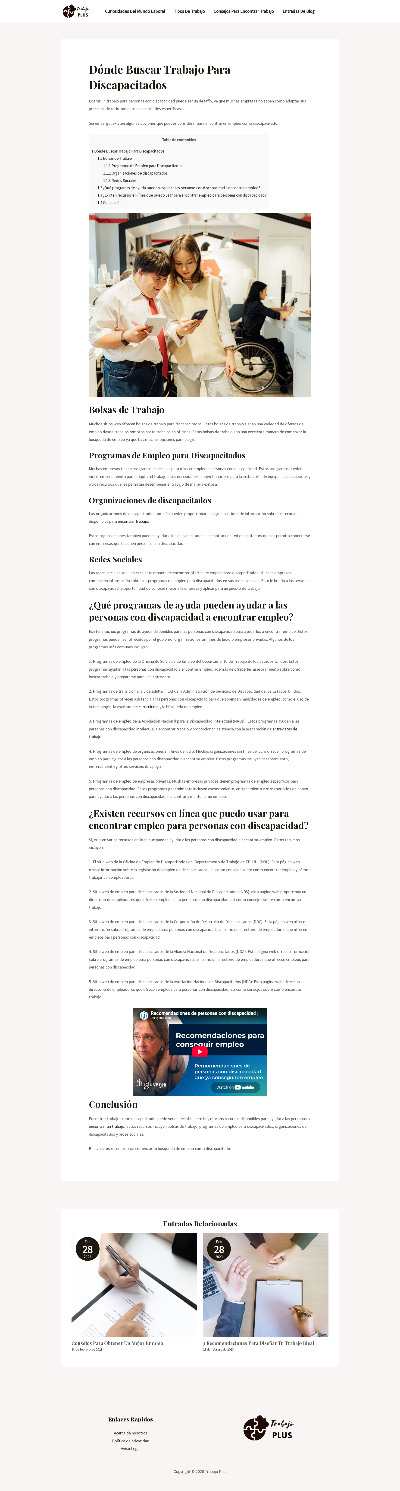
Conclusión (109, 202)
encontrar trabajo (133, 521)
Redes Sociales (120, 180)
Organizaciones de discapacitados (135, 173)
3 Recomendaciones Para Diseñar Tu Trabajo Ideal (258, 1343)
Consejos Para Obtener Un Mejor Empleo (117, 1343)
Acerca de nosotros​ (130, 1433)
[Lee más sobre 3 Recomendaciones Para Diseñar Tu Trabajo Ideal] (266, 1284)
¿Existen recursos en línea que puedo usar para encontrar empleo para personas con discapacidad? (182, 195)
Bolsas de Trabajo (114, 158)
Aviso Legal (131, 1448)
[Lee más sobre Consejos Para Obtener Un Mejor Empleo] (134, 1284)
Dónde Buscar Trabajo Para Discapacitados (127, 151)
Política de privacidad (130, 1440)
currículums (149, 706)
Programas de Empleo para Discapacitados (142, 165)
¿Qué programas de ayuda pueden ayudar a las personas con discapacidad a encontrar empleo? (178, 187)
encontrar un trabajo (106, 1126)
